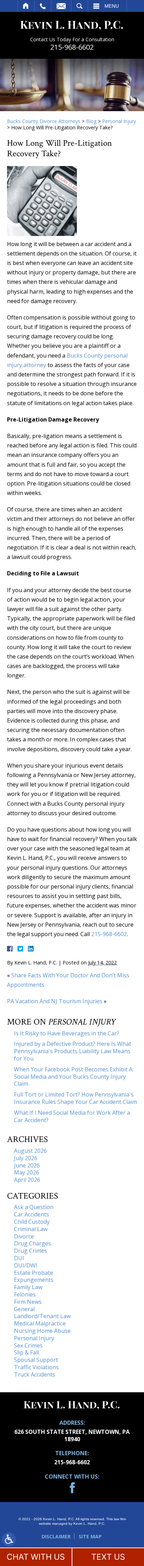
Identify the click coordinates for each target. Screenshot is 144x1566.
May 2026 (26, 1172)
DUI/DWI (25, 1265)
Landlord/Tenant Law (42, 1316)
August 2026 (30, 1151)
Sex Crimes (28, 1345)
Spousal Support (36, 1360)
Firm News (28, 1302)
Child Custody (32, 1222)
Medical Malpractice (40, 1323)
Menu (112, 6)
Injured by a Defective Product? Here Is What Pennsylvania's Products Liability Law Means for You (72, 1051)
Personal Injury (119, 121)
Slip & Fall (26, 1352)
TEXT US (108, 1557)
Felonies (25, 1294)
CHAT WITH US (36, 1557)
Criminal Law (31, 1229)
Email (61, 6)
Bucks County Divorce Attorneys (43, 121)
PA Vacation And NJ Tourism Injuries (54, 1001)
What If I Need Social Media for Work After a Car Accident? (72, 1116)
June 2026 (27, 1165)
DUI (19, 1258)
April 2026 (27, 1180)
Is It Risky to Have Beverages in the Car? (66, 1033)
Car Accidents (31, 1214)
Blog (91, 121)
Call (43, 6)
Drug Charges (32, 1243)
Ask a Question (33, 1207)
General (24, 1309)
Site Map (90, 1536)
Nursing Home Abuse (42, 1331)
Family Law (28, 1287)
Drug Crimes (30, 1251)
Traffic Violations (36, 1367)
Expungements (33, 1280)
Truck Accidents (34, 1374)
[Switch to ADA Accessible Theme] (9, 1539)
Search (79, 6)
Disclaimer (56, 1536)
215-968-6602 (72, 47)
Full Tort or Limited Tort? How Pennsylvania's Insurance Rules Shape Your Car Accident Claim (75, 1098)
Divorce (24, 1236)
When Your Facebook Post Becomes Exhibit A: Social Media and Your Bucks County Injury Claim (74, 1076)
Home (26, 6)
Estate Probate (33, 1273)
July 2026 (25, 1158)
